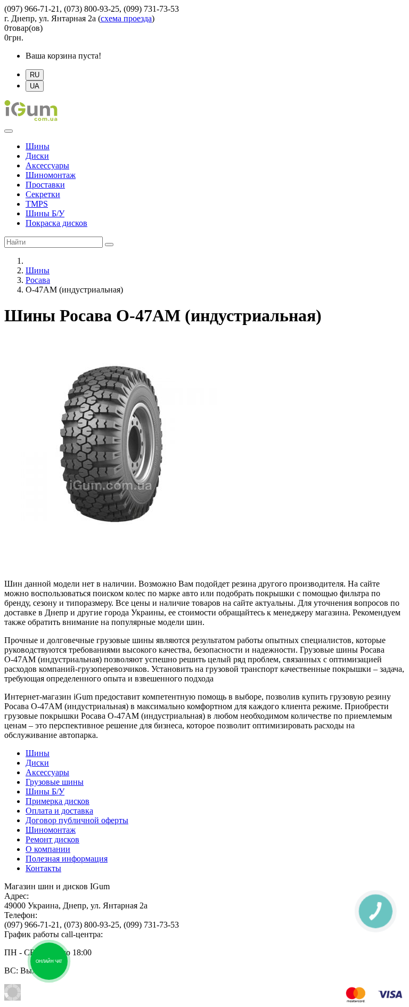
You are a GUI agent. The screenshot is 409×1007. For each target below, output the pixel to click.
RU (34, 75)
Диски (37, 155)
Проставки (45, 184)
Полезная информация (67, 858)
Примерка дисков (57, 801)
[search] (109, 244)
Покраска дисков (56, 223)
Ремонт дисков (52, 839)
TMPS (37, 203)
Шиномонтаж (51, 175)
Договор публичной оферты (77, 820)
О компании (48, 849)
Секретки (43, 194)
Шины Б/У (45, 213)
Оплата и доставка (59, 810)
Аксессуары (47, 165)
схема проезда (126, 18)
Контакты (43, 868)
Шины (38, 146)
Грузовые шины (55, 781)
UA (34, 86)
